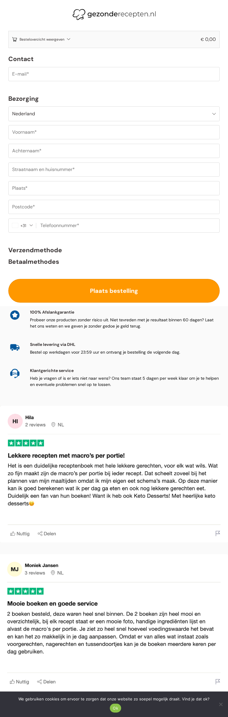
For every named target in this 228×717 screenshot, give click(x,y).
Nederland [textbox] (23, 114)
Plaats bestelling (114, 291)
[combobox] (114, 113)
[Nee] (221, 704)
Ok (115, 708)
